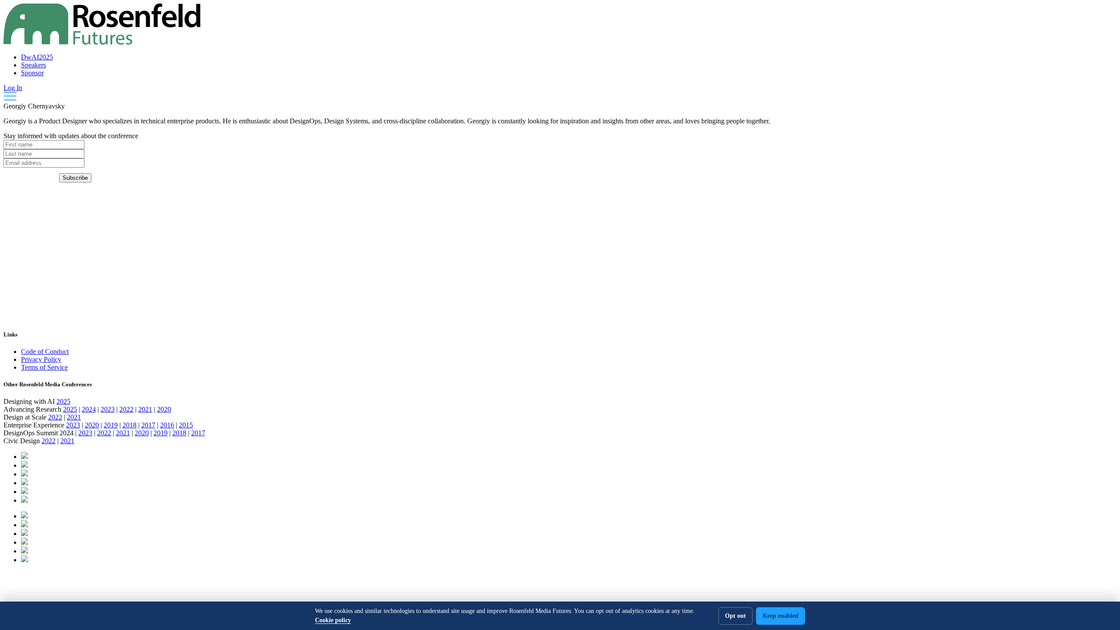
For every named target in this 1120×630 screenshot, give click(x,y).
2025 (63, 401)
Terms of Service (44, 367)
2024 (89, 409)
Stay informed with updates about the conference (71, 136)
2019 (111, 425)
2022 (126, 409)
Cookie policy (333, 620)
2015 (186, 425)
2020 (164, 409)
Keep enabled (780, 615)
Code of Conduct (45, 351)
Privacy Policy (41, 359)
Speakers (33, 65)
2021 (145, 409)
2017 (148, 425)
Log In (13, 87)
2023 (108, 409)
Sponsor (32, 73)
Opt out (735, 615)
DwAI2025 (37, 57)
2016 (167, 425)
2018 (129, 425)
